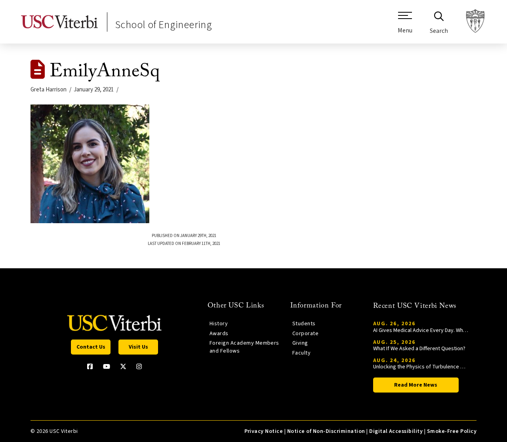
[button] (405, 26)
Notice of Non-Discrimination (326, 431)
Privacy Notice (263, 431)
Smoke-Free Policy (452, 431)
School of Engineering (163, 24)
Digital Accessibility (396, 431)
